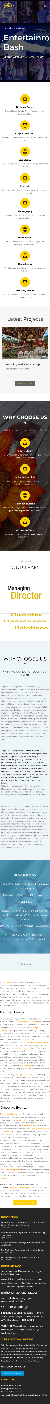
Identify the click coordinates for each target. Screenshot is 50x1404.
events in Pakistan (28, 1126)
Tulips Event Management (19, 1187)
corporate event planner (11, 1170)
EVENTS (20, 895)
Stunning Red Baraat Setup (22, 364)
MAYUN (17, 925)
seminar (22, 1120)
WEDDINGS (25, 901)
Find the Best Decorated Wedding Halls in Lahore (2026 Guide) (23, 1243)
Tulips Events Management (11, 1114)
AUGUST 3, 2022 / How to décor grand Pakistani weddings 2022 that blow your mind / (25, 915)
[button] (45, 6)
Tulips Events (5, 982)
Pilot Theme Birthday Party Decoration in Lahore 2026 (20, 1257)
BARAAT (8, 895)
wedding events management (36, 1042)
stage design (25, 1066)
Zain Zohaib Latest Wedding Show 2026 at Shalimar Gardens (22, 1250)
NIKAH (31, 895)
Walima (42, 895)
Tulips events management (27, 1022)
